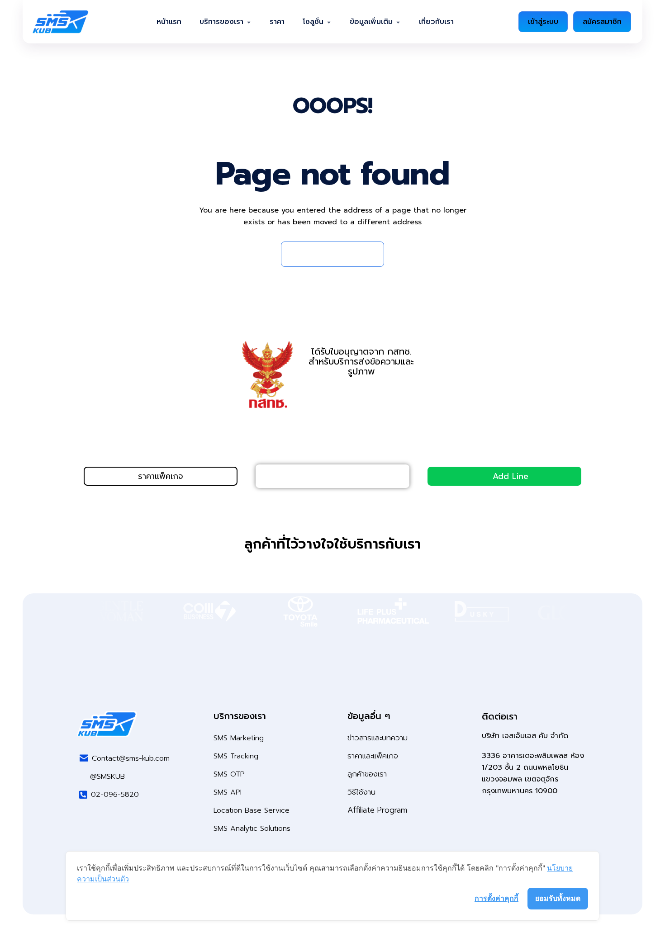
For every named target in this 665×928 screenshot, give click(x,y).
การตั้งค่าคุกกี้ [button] (496, 898)
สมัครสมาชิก (602, 21)
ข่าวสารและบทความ (377, 737)
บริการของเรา (221, 21)
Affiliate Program (377, 810)
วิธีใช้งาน (361, 792)
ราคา (277, 21)
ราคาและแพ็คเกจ (372, 756)
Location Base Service (252, 810)
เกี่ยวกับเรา (436, 21)
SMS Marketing (239, 738)
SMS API (228, 792)
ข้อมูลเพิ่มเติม (371, 21)
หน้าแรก (169, 21)
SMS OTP (229, 774)
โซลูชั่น (313, 21)
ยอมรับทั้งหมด (557, 898)
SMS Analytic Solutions (252, 828)
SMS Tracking (236, 756)
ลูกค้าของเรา (367, 774)
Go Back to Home (328, 254)
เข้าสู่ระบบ (543, 21)
